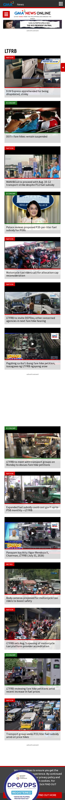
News (20, 4)
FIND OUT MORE (47, 795)
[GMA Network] (8, 3)
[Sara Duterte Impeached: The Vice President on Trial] (32, 24)
